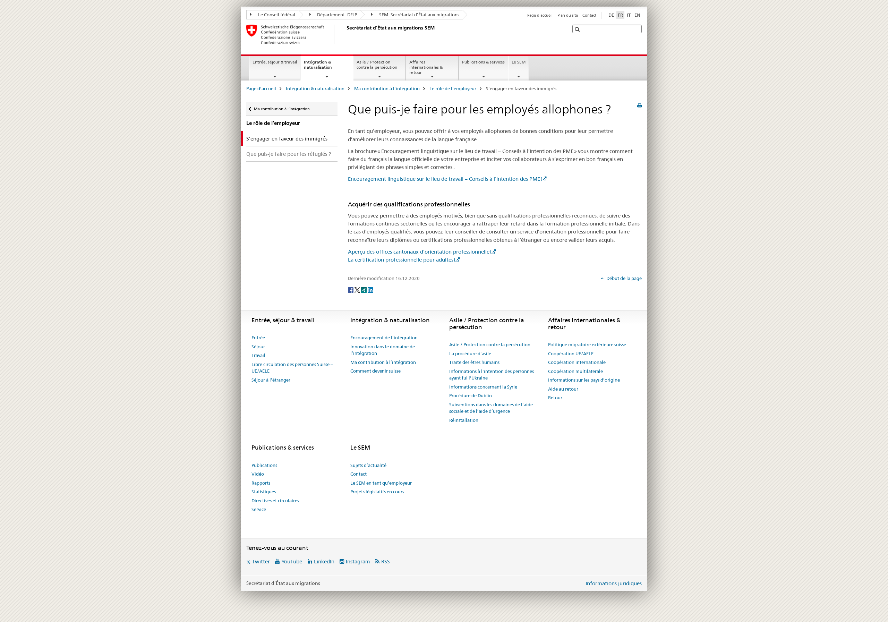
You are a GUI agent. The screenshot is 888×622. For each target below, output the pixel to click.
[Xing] (364, 289)
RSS (385, 561)
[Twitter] (358, 289)
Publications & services (483, 62)
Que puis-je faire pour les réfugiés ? (288, 154)
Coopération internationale (577, 362)
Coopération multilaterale (575, 371)
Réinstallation (463, 420)
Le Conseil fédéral (276, 14)
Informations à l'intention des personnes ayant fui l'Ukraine (491, 374)
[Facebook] (351, 289)
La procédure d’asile (470, 353)
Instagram (358, 561)
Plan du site (567, 15)
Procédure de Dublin (470, 395)
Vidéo (257, 474)
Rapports (260, 483)
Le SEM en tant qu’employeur (381, 483)
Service (258, 509)
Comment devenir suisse (375, 371)
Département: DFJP (336, 14)
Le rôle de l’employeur (452, 88)
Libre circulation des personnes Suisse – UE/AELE (292, 367)
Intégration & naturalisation (325, 67)
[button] (578, 29)
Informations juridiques (614, 583)
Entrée (258, 337)
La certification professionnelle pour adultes (400, 259)
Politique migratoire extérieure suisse (587, 344)
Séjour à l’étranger (270, 380)
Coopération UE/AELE (571, 353)
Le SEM (519, 62)
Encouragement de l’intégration (384, 337)
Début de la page (623, 278)
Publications (264, 465)
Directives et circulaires (275, 500)
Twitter (261, 561)
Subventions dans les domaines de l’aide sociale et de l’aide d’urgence (491, 408)
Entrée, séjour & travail (275, 62)
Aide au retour (563, 389)
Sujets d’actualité (368, 465)
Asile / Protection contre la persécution (377, 64)
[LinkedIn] (370, 289)
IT (629, 15)
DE (611, 15)
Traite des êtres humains (474, 362)
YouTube (291, 561)
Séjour (258, 346)
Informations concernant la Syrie (483, 387)
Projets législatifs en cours (377, 491)
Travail (258, 355)
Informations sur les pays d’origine (584, 380)
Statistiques (263, 491)
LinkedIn (324, 561)
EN (637, 15)
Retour (555, 397)
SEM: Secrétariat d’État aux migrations (418, 14)
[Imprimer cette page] (639, 106)
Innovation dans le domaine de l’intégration (382, 350)
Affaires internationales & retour (426, 67)
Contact (589, 15)
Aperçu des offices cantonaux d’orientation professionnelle (418, 251)
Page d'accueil (540, 15)
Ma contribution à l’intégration (387, 88)
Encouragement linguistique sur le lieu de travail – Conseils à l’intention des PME (444, 179)
